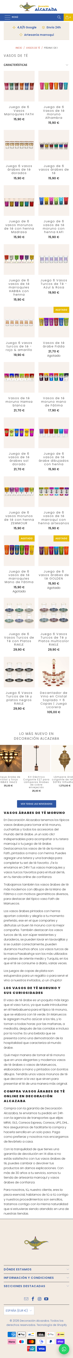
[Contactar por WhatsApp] (64, 1349)
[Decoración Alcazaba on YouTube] (46, 1299)
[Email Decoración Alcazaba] (26, 1299)
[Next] (67, 770)
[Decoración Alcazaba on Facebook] (33, 1299)
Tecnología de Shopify (52, 1325)
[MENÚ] (5, 17)
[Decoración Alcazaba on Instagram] (39, 1299)
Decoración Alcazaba (34, 1321)
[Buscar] (59, 17)
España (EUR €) (17, 1310)
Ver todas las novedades (36, 803)
